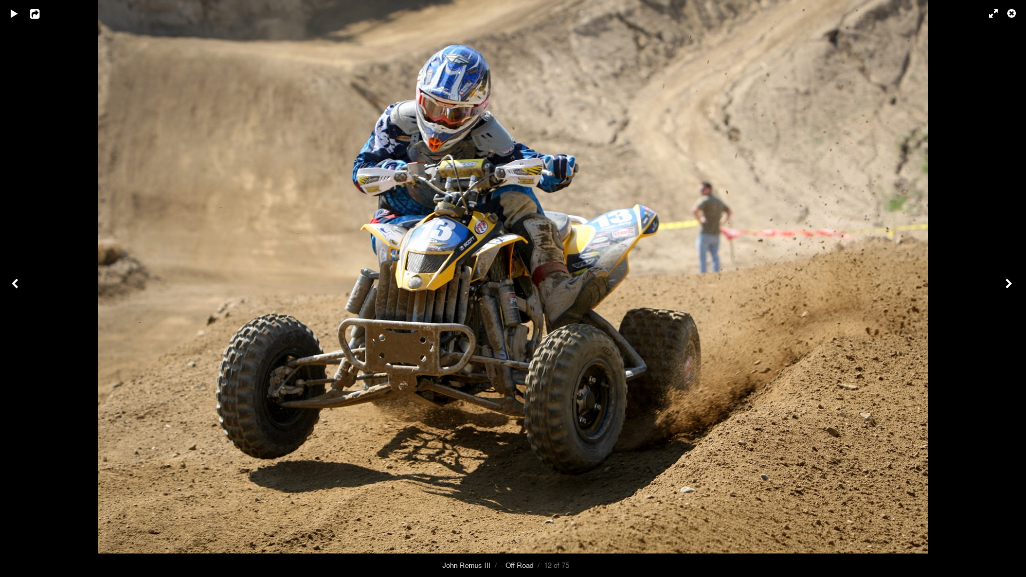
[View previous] (16, 288)
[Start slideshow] (14, 13)
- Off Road (517, 565)
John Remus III (466, 565)
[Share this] (42, 13)
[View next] (1010, 288)
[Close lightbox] (1012, 13)
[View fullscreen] (988, 13)
